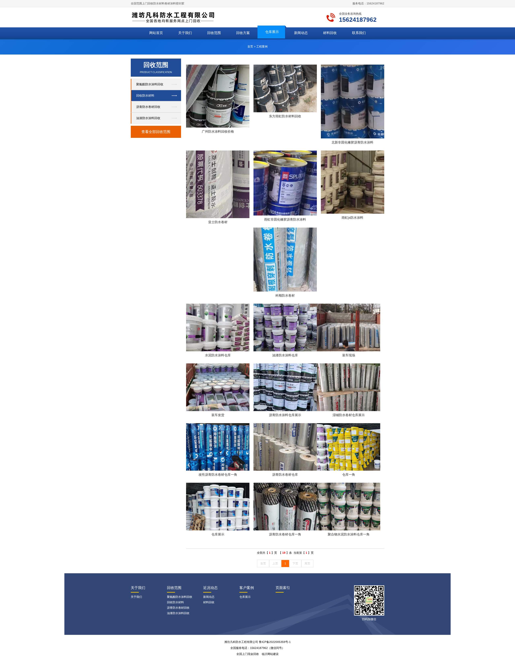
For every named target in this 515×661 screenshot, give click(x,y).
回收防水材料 (145, 95)
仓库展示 (272, 32)
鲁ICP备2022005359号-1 (275, 641)
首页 (250, 46)
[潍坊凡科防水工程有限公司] (174, 17)
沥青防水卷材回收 (148, 106)
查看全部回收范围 (155, 132)
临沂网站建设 (270, 654)
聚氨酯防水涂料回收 (149, 84)
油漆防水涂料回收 (148, 118)
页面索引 (283, 588)
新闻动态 (301, 33)
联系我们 (359, 33)
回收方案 (243, 33)
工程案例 (262, 46)
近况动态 (210, 588)
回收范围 (214, 33)
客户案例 (246, 588)
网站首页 (156, 33)
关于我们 (185, 33)
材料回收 (330, 33)
